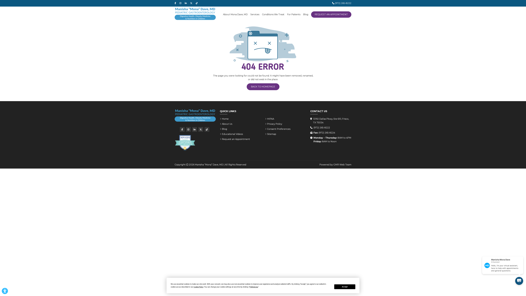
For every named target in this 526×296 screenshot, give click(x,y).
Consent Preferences (278, 129)
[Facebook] (175, 3)
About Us (227, 124)
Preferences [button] (253, 287)
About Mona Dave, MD (235, 14)
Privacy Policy (274, 124)
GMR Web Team (342, 164)
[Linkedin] (186, 3)
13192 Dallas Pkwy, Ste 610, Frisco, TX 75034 (331, 121)
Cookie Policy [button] (198, 287)
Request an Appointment (331, 14)
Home (225, 119)
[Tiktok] (197, 3)
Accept (345, 287)
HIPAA (270, 119)
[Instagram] (180, 3)
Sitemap (271, 134)
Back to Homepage (263, 86)
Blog (305, 14)
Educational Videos (232, 134)
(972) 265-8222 (322, 127)
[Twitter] (191, 3)
